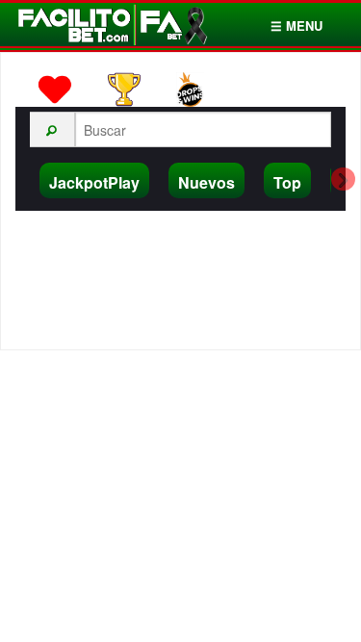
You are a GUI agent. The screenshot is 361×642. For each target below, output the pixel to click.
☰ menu (296, 25)
